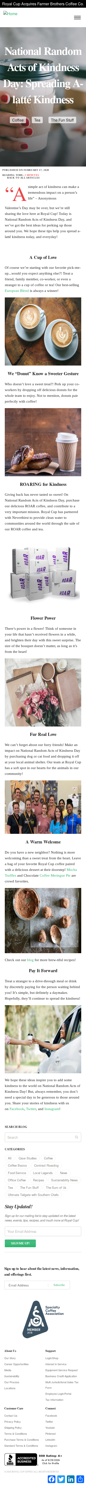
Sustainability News (64, 1180)
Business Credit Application (61, 1376)
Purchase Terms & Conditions (21, 1439)
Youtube (50, 1427)
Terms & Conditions (15, 1433)
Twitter (31, 1109)
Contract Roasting (46, 1165)
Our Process (11, 1382)
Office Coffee (17, 1180)
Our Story (10, 1358)
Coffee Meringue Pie (55, 875)
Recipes (38, 1180)
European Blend (17, 291)
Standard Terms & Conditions (21, 1445)
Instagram (51, 1109)
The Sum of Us (56, 1187)
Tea (37, 120)
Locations (10, 1388)
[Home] (10, 13)
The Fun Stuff (62, 120)
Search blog (16, 1127)
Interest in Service (55, 1364)
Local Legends (43, 1172)
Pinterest (50, 1433)
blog (30, 960)
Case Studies (28, 1158)
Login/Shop (51, 1358)
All (9, 1158)
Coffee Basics (17, 1165)
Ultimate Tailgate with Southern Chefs (33, 1194)
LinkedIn (50, 1439)
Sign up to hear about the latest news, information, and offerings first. (41, 1271)
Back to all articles (23, 177)
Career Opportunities (16, 1364)
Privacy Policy (12, 1421)
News (63, 1172)
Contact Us (10, 1415)
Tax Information (54, 1399)
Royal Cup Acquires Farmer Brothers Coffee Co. (43, 3)
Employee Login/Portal (58, 1393)
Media (7, 1370)
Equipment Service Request (61, 1370)
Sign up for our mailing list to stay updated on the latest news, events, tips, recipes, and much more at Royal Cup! (42, 1218)
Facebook (17, 1109)
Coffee (18, 120)
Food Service (17, 1172)
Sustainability (11, 1376)
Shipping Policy (13, 1427)
